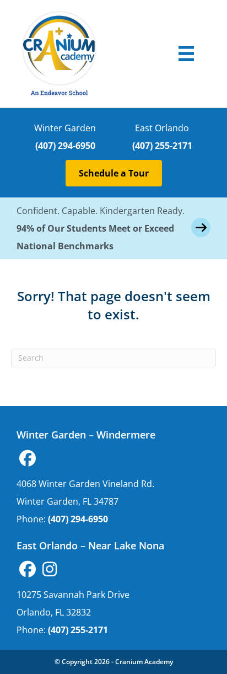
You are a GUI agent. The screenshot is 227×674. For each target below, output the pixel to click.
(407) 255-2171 (162, 146)
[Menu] (186, 53)
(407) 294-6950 (65, 146)
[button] (28, 458)
